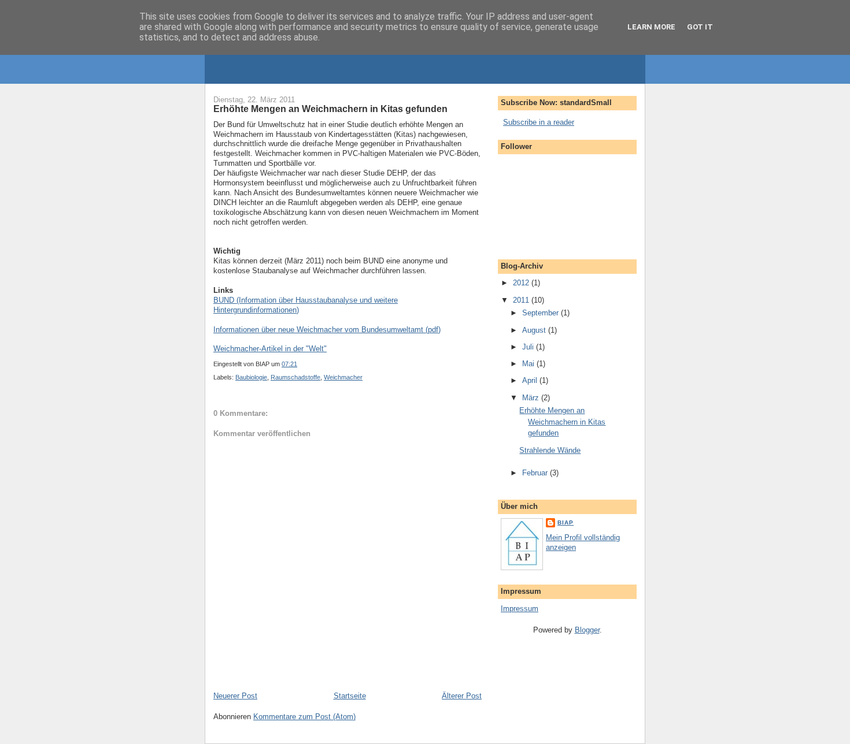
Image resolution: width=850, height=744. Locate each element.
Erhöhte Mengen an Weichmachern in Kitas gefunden (562, 421)
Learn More (651, 27)
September (541, 312)
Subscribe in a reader (538, 122)
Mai (529, 363)
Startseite (350, 695)
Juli (529, 347)
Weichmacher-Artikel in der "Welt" (270, 348)
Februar (536, 472)
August (535, 330)
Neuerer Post (235, 695)
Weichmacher (343, 377)
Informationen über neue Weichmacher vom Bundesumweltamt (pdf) (327, 329)
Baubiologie (251, 377)
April (530, 380)
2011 (522, 300)
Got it (700, 27)
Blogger (587, 630)
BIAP (565, 522)
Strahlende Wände (550, 450)
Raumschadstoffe (295, 377)
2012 (522, 282)
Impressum (519, 608)
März (531, 397)
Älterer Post (462, 695)
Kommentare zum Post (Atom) (304, 716)
